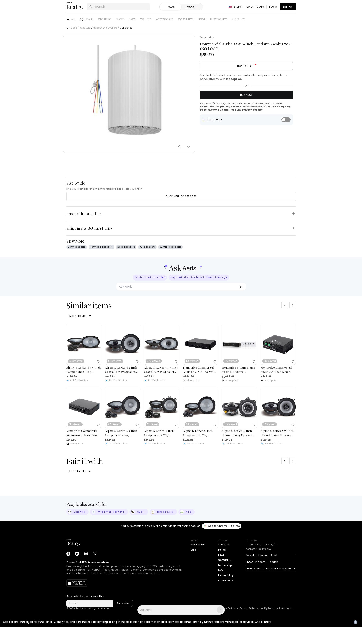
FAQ (220, 570)
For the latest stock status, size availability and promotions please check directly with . (243, 77)
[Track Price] (286, 119)
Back (74, 27)
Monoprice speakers (105, 27)
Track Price (214, 119)
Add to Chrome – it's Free (224, 526)
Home (202, 19)
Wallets (145, 19)
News (221, 554)
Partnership (225, 565)
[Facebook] (68, 554)
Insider (222, 549)
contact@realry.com (258, 549)
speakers (84, 27)
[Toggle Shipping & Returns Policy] (293, 228)
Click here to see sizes (181, 196)
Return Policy (226, 575)
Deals (260, 7)
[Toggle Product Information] (293, 213)
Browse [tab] (170, 6)
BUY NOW (246, 95)
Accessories (164, 19)
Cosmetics (185, 19)
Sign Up (288, 7)
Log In (273, 7)
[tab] (192, 6)
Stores (249, 7)
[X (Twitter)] (95, 554)
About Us (223, 544)
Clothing (104, 19)
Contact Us (225, 560)
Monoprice (207, 37)
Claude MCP (225, 580)
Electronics (218, 19)
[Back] (67, 27)
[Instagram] (86, 554)
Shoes (120, 19)
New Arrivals (198, 544)
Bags (132, 19)
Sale (193, 549)
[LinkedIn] (77, 554)
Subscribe (122, 603)
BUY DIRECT (245, 66)
